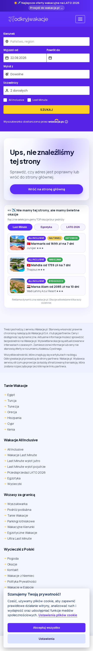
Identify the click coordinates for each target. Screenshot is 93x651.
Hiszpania (14, 418)
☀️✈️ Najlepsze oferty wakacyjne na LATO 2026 (46, 3)
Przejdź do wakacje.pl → (46, 8)
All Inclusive (16, 100)
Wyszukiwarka (17, 504)
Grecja (12, 412)
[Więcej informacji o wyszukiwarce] (66, 121)
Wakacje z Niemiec (20, 576)
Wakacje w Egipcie (20, 587)
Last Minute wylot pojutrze (26, 467)
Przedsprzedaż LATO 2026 (26, 472)
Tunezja (13, 406)
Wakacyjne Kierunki (20, 527)
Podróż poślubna (19, 510)
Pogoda (13, 558)
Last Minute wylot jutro (23, 461)
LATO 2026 (73, 227)
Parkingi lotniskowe (21, 521)
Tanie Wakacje (17, 515)
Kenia (11, 429)
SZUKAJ (46, 110)
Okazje (12, 564)
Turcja (11, 401)
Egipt (11, 395)
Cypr (10, 424)
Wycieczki (14, 484)
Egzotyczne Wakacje (22, 533)
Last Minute (40, 100)
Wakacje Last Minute (22, 455)
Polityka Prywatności (21, 581)
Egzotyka (46, 227)
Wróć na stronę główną (46, 189)
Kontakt (12, 570)
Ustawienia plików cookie (57, 615)
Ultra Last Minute (19, 538)
